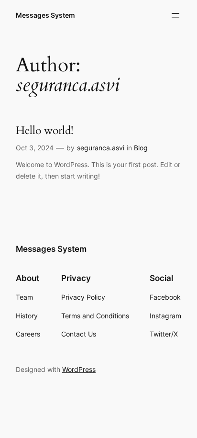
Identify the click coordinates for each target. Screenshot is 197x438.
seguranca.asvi (100, 148)
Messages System (45, 15)
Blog (141, 148)
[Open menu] (175, 15)
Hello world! (44, 130)
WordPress (79, 369)
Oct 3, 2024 (35, 148)
